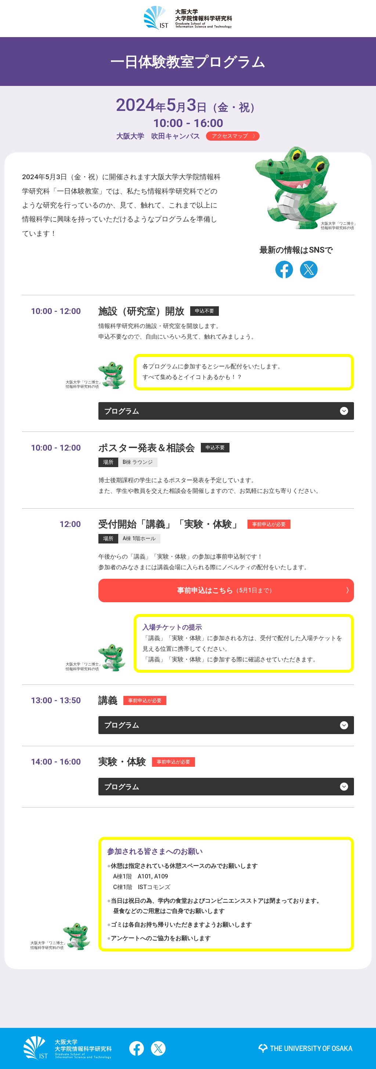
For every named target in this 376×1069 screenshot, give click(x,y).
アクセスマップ (230, 136)
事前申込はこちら (226, 590)
